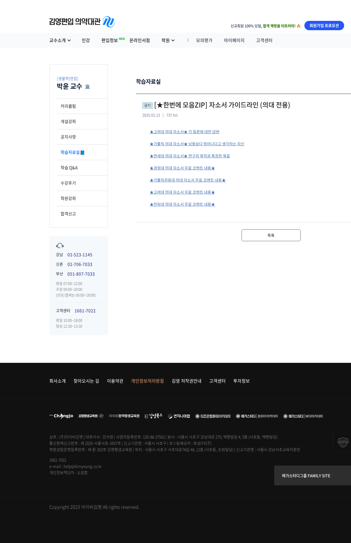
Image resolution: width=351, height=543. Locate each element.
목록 (270, 235)
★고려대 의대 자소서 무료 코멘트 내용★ (182, 192)
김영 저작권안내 (187, 380)
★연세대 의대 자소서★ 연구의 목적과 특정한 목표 (190, 155)
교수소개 (57, 40)
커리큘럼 (68, 106)
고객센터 (264, 40)
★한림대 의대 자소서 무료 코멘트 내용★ (182, 204)
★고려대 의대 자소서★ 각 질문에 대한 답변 (184, 131)
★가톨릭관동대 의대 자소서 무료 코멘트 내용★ (188, 180)
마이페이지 (234, 40)
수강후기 (68, 183)
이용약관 (115, 380)
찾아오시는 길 (86, 380)
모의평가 (204, 40)
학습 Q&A (69, 168)
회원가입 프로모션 (324, 25)
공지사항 (68, 137)
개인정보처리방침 (147, 380)
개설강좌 (68, 121)
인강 (86, 40)
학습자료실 (71, 152)
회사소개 (57, 380)
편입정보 (112, 40)
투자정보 (241, 380)
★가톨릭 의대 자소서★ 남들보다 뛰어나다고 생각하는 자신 (197, 143)
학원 (166, 40)
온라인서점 (139, 40)
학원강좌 (68, 198)
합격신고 (68, 214)
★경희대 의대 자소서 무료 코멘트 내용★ (182, 168)
